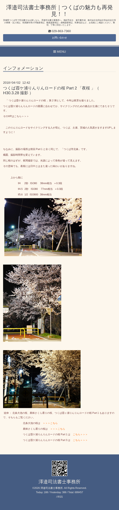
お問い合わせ (59, 37)
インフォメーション (23, 68)
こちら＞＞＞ (80, 434)
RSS (60, 496)
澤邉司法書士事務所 (59, 481)
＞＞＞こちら (50, 423)
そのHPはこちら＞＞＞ (16, 116)
